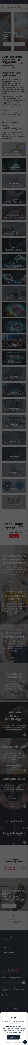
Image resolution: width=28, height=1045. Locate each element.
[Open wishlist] (25, 1042)
